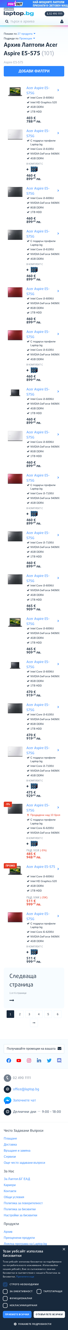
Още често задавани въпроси (24, 1162)
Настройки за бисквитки (20, 1215)
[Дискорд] (59, 1061)
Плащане (10, 1138)
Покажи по (10, 33)
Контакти (10, 1191)
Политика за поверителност (23, 1203)
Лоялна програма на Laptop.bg (25, 1243)
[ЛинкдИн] (39, 1061)
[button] (34, 1324)
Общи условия (14, 1197)
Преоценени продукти (19, 1237)
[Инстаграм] (29, 1061)
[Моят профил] (62, 21)
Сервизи (10, 1156)
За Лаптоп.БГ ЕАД (17, 1179)
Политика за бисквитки (20, 1209)
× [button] (63, 1249)
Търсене (7, 21)
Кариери (10, 1185)
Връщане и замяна (17, 1150)
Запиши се (59, 1049)
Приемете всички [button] (17, 1314)
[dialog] (34, 1287)
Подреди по (11, 38)
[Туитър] (49, 1061)
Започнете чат (24, 1100)
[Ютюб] (18, 1061)
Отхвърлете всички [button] (49, 1314)
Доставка (10, 1144)
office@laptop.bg (26, 1089)
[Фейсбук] (8, 1061)
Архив (8, 1231)
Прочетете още (25, 1276)
